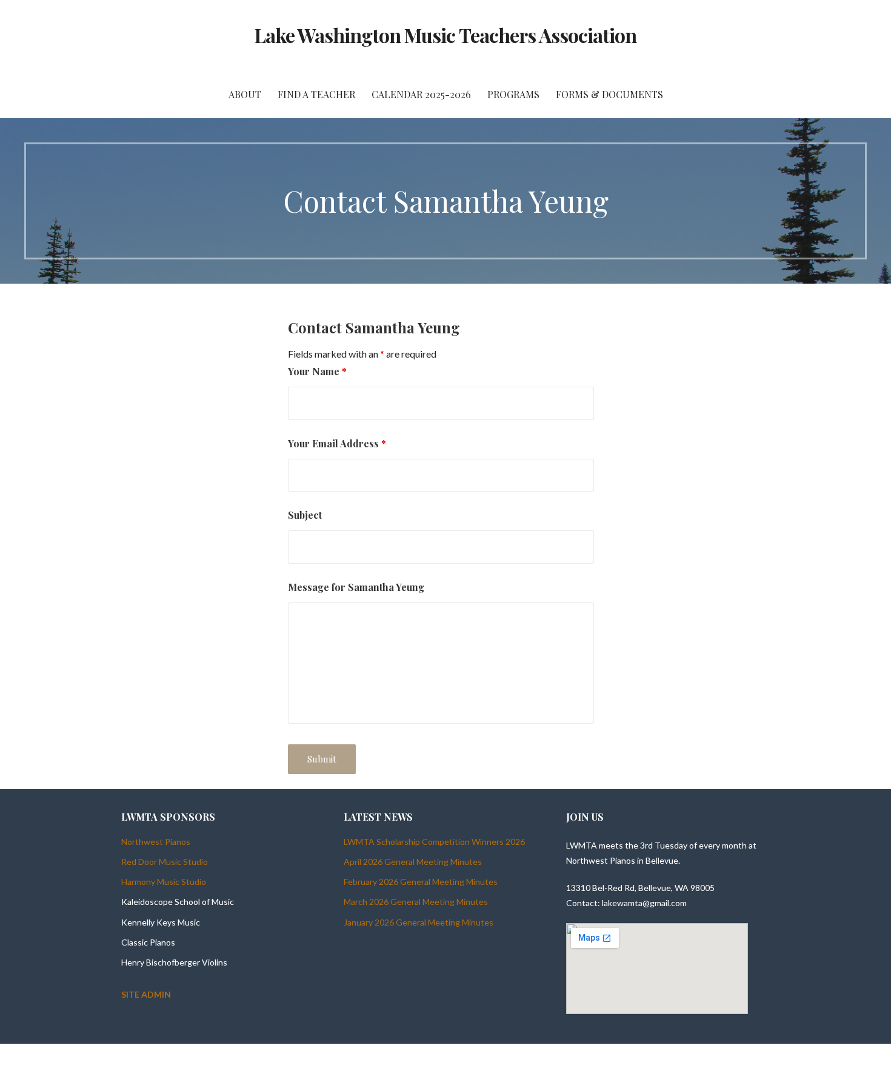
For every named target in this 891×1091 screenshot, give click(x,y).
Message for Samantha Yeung (356, 587)
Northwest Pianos (155, 841)
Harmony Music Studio (163, 881)
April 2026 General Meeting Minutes (413, 861)
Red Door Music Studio (164, 861)
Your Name (317, 371)
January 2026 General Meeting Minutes (418, 922)
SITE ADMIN (146, 994)
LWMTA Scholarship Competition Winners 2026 (434, 841)
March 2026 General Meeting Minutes (416, 901)
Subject (305, 515)
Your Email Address (337, 443)
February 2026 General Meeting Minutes (421, 881)
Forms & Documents (609, 94)
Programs (513, 94)
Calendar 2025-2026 (421, 94)
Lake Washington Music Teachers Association (446, 35)
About (245, 94)
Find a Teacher (316, 94)
